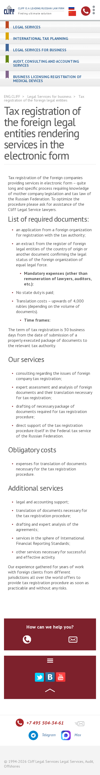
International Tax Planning (40, 39)
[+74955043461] (85, 14)
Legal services (27, 27)
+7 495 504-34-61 (45, 723)
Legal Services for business (39, 50)
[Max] (66, 735)
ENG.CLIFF (12, 96)
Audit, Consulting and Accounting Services (46, 64)
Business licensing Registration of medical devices (47, 79)
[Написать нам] (79, 723)
